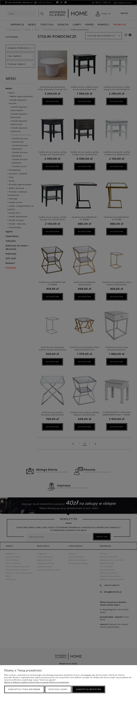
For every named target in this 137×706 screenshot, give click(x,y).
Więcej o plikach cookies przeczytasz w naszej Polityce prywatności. (36, 682)
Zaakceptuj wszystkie (88, 689)
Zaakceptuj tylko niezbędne (24, 689)
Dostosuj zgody (58, 689)
